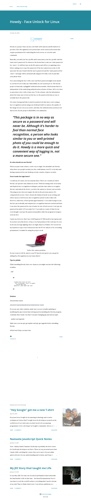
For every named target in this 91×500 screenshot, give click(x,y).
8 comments (17, 430)
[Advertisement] (34, 386)
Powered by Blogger (46, 494)
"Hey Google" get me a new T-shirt (32, 410)
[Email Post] (11, 336)
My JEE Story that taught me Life (30, 468)
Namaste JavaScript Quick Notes (31, 439)
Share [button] (72, 38)
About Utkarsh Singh (22, 6)
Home (11, 6)
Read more (54, 430)
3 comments (17, 459)
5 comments (17, 488)
